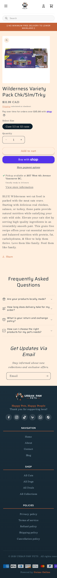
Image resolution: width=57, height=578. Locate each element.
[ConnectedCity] (48, 417)
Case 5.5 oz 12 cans (17, 126)
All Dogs (28, 481)
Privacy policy (28, 514)
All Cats (28, 475)
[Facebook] (9, 417)
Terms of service (29, 520)
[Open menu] (5, 6)
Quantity (7, 133)
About (28, 443)
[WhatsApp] (40, 417)
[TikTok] (24, 417)
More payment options (28, 167)
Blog (28, 455)
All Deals (28, 487)
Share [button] (9, 256)
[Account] (43, 6)
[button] (28, 299)
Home (28, 436)
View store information (19, 187)
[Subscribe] (47, 376)
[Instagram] (16, 417)
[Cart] (51, 6)
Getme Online (42, 572)
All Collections (28, 494)
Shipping (6, 106)
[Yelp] (32, 417)
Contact (28, 449)
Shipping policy (28, 532)
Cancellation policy (28, 539)
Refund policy (28, 526)
